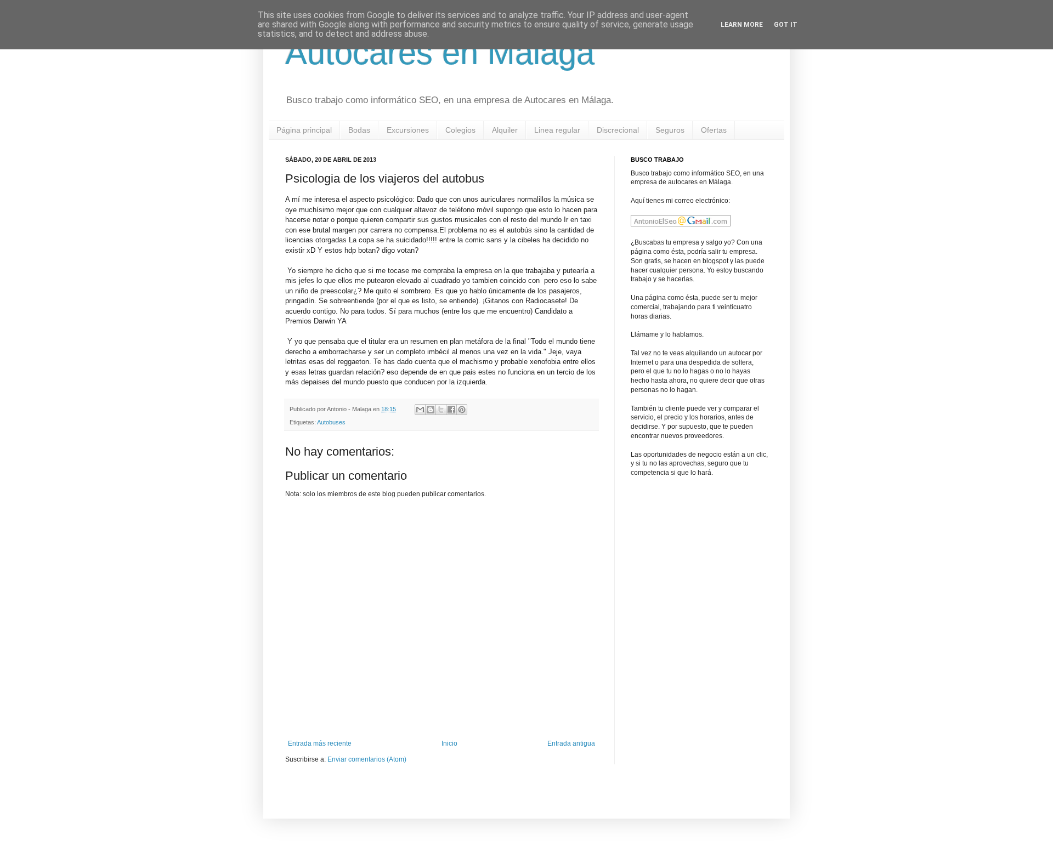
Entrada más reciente (320, 743)
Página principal (304, 130)
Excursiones (408, 130)
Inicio (449, 743)
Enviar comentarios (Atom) (366, 759)
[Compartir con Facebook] (451, 409)
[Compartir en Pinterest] (461, 409)
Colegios (460, 130)
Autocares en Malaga (440, 53)
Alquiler (505, 130)
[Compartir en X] (440, 409)
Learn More (742, 25)
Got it (785, 25)
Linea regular (557, 130)
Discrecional (618, 130)
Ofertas (714, 130)
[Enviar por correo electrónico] (420, 409)
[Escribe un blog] (430, 409)
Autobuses (331, 422)
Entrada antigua (571, 743)
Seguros (669, 130)
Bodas (359, 130)
